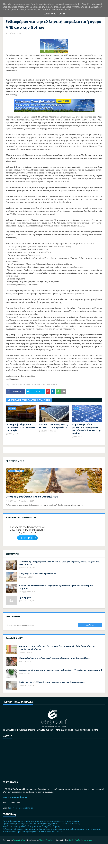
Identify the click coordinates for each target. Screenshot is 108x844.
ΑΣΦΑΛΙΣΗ (20, 384)
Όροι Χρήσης (25, 597)
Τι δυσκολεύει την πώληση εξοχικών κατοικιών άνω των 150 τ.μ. (32, 831)
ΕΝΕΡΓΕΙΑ (38, 384)
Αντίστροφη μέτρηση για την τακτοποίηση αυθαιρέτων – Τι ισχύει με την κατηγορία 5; (60, 670)
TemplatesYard (19, 840)
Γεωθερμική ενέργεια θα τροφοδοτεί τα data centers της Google (20, 427)
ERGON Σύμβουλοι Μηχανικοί (80, 840)
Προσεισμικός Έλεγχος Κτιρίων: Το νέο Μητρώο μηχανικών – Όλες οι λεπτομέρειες (41, 823)
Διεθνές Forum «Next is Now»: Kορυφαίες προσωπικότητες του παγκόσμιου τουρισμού (56, 587)
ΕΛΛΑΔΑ (29, 384)
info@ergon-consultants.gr (21, 808)
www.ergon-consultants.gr (15, 797)
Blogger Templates (46, 840)
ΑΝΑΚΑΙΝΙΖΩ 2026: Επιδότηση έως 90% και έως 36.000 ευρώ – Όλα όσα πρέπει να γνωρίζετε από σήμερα (57, 647)
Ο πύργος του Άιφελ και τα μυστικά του (32, 496)
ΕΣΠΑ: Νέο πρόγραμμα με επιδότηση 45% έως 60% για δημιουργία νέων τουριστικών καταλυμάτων (59, 563)
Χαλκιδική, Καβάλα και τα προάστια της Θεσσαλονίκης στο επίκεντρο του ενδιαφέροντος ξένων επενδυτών (52, 829)
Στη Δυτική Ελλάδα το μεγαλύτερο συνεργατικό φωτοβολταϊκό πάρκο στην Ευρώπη (86, 429)
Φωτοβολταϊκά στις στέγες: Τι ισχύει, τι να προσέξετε (53, 426)
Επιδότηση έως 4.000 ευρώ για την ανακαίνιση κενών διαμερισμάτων (52, 682)
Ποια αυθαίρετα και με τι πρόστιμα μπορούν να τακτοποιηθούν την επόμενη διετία (41, 821)
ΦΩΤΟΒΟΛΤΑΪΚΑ (50, 384)
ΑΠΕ (13, 384)
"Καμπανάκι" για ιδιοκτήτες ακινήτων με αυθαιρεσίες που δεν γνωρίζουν (54, 658)
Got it (62, 14)
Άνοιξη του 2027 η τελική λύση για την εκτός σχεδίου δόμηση (31, 826)
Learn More (50, 14)
